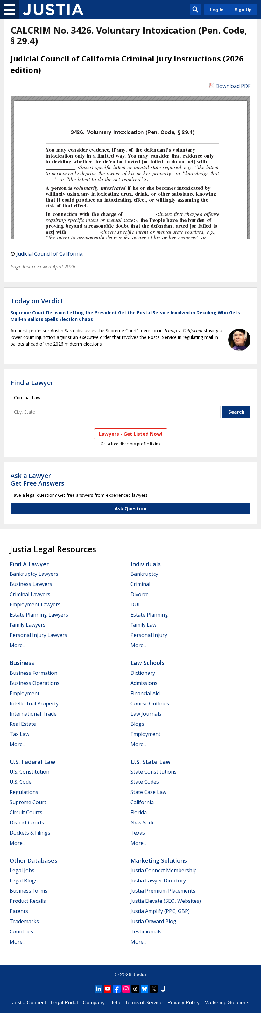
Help (114, 1002)
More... (17, 645)
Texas (137, 832)
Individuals (145, 564)
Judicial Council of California (49, 253)
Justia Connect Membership (163, 870)
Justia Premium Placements (162, 890)
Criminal (140, 584)
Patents (19, 911)
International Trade (33, 713)
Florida (138, 812)
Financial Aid (145, 693)
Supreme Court (28, 802)
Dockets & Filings (30, 832)
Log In (217, 9)
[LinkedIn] (98, 989)
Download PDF (232, 85)
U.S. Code (21, 781)
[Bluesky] (144, 989)
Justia (139, 974)
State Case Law (148, 791)
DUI (135, 604)
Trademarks (24, 921)
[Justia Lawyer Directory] (163, 989)
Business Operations (35, 683)
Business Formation (33, 672)
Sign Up (243, 9)
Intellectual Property (34, 703)
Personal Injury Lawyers (38, 634)
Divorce (139, 594)
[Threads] (135, 989)
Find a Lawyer (32, 382)
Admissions (144, 683)
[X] (154, 989)
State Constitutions (153, 771)
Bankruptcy (144, 573)
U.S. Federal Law (32, 762)
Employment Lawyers (35, 604)
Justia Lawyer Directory (158, 880)
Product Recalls (28, 900)
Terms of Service (144, 1002)
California (142, 802)
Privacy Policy (183, 1002)
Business (22, 663)
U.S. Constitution (29, 771)
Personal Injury (148, 634)
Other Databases (33, 860)
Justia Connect (29, 1002)
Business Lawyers (31, 584)
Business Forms (28, 890)
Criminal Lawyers (30, 594)
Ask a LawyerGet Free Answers (37, 479)
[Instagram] (126, 989)
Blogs (137, 723)
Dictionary (142, 672)
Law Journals (145, 713)
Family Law (143, 624)
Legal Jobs (22, 870)
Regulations (24, 791)
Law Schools (147, 663)
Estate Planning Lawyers (39, 614)
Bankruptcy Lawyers (34, 573)
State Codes (144, 781)
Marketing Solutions (158, 860)
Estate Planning (149, 614)
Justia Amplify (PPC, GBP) (160, 911)
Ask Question (130, 508)
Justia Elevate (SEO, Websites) (165, 900)
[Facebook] (117, 989)
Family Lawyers (28, 624)
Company (94, 1002)
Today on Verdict (37, 300)
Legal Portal (64, 1002)
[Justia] (53, 9)
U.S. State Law (150, 762)
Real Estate (23, 723)
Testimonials (145, 931)
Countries (21, 931)
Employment (24, 693)
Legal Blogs (24, 880)
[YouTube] (107, 989)
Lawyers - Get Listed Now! (130, 434)
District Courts (27, 822)
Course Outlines (149, 703)
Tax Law (19, 734)
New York (142, 822)
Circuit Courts (26, 812)
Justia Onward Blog (153, 921)
